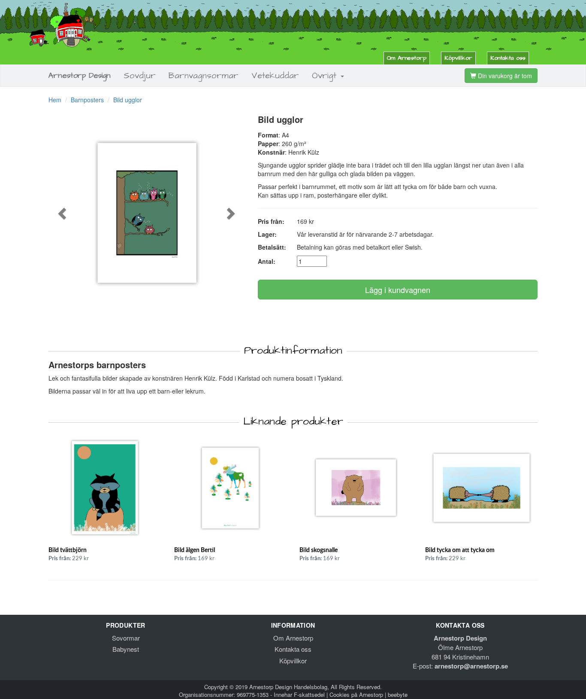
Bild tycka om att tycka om (460, 550)
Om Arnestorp (406, 58)
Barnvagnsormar (204, 76)
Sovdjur (140, 76)
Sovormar (126, 637)
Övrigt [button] (326, 76)
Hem (54, 99)
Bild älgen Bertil (194, 550)
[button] (63, 213)
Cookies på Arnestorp (356, 694)
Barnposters (87, 99)
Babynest (125, 648)
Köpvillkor (458, 58)
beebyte (398, 694)
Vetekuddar (275, 76)
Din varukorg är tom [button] (504, 75)
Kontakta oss (508, 58)
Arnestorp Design (79, 75)
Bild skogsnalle (318, 550)
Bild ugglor (127, 99)
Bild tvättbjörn (67, 550)
